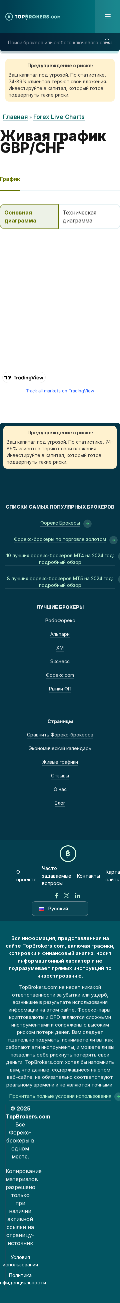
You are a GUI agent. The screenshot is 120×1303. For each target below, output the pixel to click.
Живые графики (60, 762)
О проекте (26, 876)
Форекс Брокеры (60, 523)
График (10, 179)
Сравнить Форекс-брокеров (60, 734)
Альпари (60, 634)
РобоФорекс (60, 620)
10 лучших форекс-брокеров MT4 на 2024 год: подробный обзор (60, 559)
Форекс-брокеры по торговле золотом (60, 539)
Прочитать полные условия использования (60, 1096)
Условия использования (20, 1261)
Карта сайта (112, 876)
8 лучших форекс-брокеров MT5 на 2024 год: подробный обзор (60, 582)
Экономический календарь (60, 748)
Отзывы (60, 775)
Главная (15, 116)
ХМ (60, 648)
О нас (60, 789)
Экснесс (60, 661)
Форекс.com (60, 675)
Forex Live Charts (59, 116)
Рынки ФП (60, 688)
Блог (60, 803)
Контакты (88, 876)
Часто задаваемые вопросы (56, 875)
